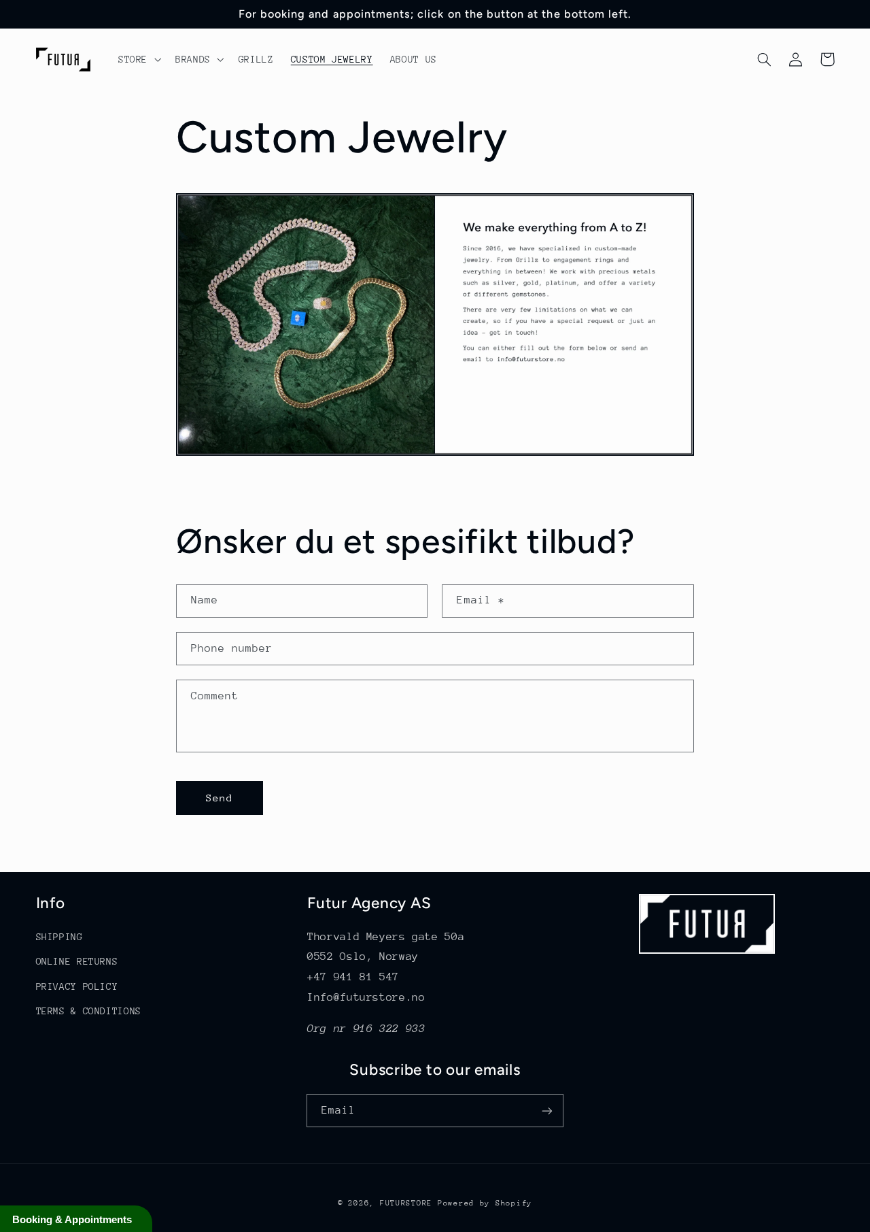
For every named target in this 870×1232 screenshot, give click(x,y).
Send (219, 797)
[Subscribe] (547, 1110)
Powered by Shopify (485, 1203)
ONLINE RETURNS (77, 961)
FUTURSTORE (406, 1203)
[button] (138, 59)
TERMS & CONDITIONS (88, 1010)
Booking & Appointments (72, 1219)
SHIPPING (59, 936)
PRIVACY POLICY (77, 986)
